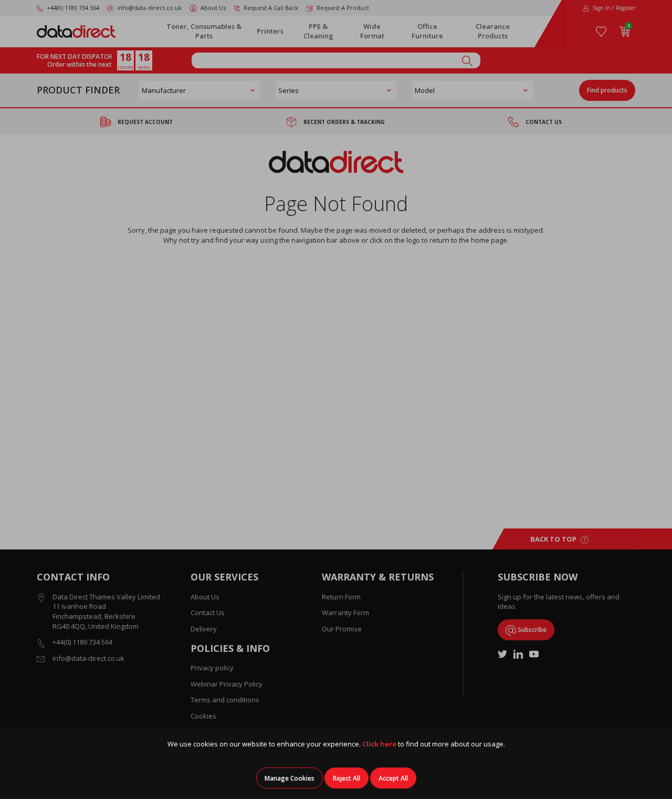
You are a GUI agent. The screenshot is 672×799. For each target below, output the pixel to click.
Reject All (346, 778)
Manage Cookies (289, 778)
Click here (379, 744)
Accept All (393, 778)
